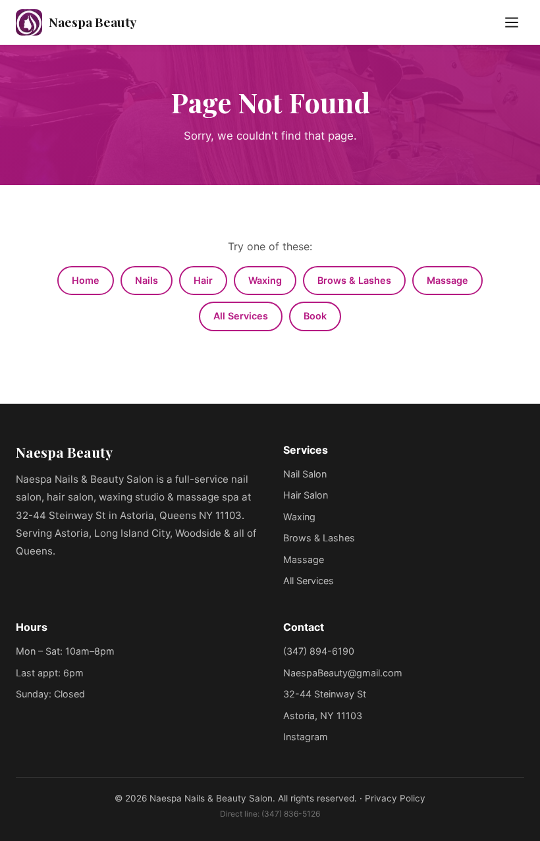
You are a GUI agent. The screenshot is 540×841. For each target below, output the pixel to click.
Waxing (265, 280)
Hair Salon (305, 495)
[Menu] (511, 22)
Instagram (305, 736)
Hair (203, 280)
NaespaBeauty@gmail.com (342, 672)
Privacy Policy (395, 798)
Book (315, 315)
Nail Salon (305, 473)
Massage (447, 280)
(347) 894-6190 (318, 651)
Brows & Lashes (354, 280)
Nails (146, 280)
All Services (240, 315)
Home (85, 280)
